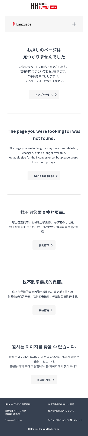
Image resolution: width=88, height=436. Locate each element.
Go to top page (44, 175)
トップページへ (44, 94)
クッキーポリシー (13, 420)
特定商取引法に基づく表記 (61, 404)
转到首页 (44, 245)
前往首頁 (44, 310)
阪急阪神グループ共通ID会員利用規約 (15, 412)
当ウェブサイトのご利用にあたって (65, 420)
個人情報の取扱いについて (61, 410)
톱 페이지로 (44, 379)
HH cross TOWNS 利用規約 (17, 404)
